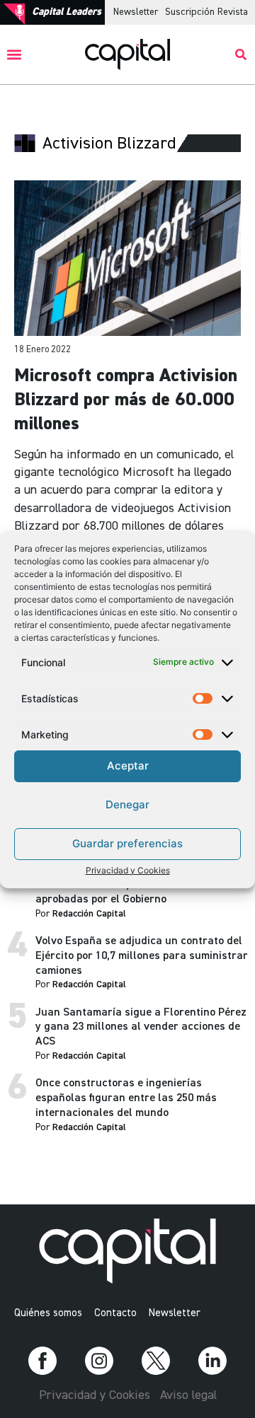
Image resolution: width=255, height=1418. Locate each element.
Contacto (115, 1313)
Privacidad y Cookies (128, 870)
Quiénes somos (48, 1313)
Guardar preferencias (127, 843)
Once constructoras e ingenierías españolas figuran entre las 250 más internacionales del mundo (126, 1098)
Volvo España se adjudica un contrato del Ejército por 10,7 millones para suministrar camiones (141, 956)
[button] (14, 54)
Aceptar (128, 765)
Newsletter (135, 12)
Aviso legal (188, 1395)
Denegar (127, 804)
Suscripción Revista (206, 12)
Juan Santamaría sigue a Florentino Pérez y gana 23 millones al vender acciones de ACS (140, 1027)
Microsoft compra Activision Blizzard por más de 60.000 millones (125, 400)
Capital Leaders (66, 11)
